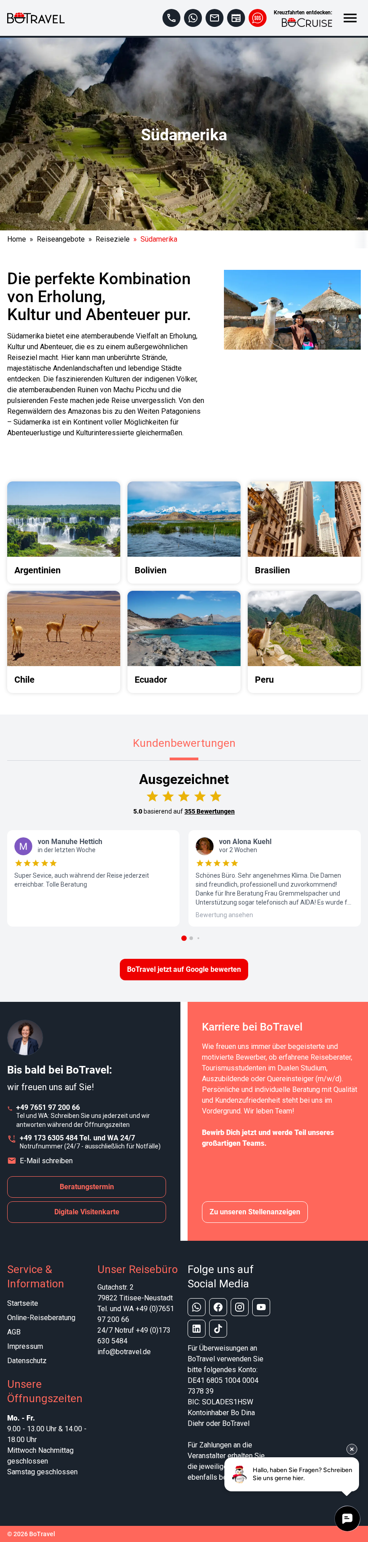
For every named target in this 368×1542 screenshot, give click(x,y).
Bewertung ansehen (224, 914)
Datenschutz (27, 1360)
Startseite (22, 1303)
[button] (184, 938)
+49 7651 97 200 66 (48, 1107)
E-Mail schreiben (46, 1160)
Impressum (25, 1346)
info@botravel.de (124, 1351)
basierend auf (184, 811)
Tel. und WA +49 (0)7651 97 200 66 (135, 1314)
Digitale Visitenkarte (86, 1212)
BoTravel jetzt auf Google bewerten (184, 969)
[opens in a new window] (193, 18)
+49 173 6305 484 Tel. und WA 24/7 (77, 1138)
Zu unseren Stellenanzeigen (255, 1212)
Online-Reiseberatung (41, 1317)
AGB (14, 1332)
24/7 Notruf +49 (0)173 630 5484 (134, 1335)
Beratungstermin (87, 1186)
